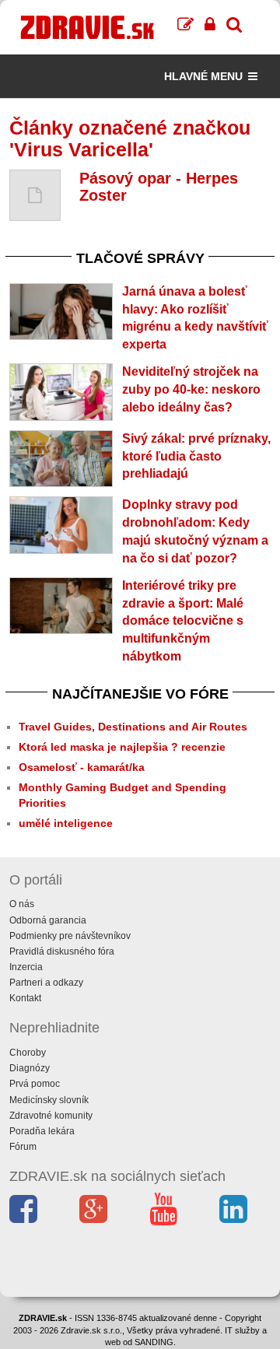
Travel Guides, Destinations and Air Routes (133, 726)
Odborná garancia (47, 920)
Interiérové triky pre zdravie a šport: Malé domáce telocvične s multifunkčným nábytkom (182, 621)
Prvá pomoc (34, 1083)
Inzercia (26, 967)
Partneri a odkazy (46, 982)
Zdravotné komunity (51, 1115)
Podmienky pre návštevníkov (70, 935)
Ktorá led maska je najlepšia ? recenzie (122, 747)
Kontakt (25, 998)
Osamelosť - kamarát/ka (82, 767)
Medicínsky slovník (49, 1100)
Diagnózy (29, 1068)
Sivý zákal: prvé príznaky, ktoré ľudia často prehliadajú (196, 456)
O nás (21, 904)
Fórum (23, 1146)
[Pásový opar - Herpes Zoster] (35, 195)
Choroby (27, 1052)
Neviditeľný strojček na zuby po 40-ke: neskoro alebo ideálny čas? (191, 389)
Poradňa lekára (42, 1131)
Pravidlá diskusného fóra (61, 951)
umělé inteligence (66, 823)
